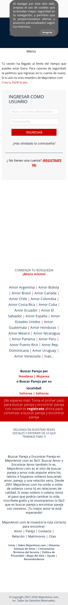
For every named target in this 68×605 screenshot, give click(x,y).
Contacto (44, 531)
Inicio (11, 545)
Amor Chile (18, 298)
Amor (18, 531)
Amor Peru (47, 339)
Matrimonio (36, 536)
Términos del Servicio (26, 552)
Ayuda (51, 555)
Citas (52, 536)
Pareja (30, 531)
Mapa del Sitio (35, 555)
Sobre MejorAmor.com (32, 545)
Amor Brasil (21, 293)
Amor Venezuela (27, 356)
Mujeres (42, 376)
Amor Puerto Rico (24, 344)
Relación (18, 536)
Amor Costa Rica (21, 304)
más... (49, 356)
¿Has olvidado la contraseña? (34, 143)
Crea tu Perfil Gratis (15, 82)
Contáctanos (46, 548)
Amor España (36, 316)
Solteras (42, 393)
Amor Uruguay (44, 350)
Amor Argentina (22, 287)
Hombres (26, 376)
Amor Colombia (43, 298)
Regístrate (35, 408)
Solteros (25, 393)
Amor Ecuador (25, 310)
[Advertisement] (34, 217)
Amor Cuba (48, 304)
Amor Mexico (19, 333)
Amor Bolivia (48, 287)
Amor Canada (45, 293)
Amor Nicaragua (46, 333)
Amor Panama (23, 339)
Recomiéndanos (34, 559)
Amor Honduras (43, 327)
